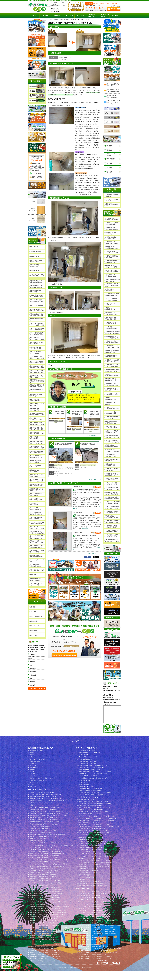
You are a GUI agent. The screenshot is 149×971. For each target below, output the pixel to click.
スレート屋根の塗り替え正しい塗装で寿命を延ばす (37, 447)
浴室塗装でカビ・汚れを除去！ (35, 503)
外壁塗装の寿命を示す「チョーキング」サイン (36, 347)
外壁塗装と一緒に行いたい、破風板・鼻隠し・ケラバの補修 (92, 830)
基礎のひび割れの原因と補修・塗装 (110, 464)
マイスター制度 (34, 765)
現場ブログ (32, 754)
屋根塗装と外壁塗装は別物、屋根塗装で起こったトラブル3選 (45, 880)
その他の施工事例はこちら (93, 435)
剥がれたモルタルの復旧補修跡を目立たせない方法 (37, 366)
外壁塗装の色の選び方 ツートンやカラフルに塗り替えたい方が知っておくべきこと (50, 800)
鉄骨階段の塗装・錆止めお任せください (36, 489)
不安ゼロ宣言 (33, 769)
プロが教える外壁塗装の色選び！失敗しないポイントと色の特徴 (45, 794)
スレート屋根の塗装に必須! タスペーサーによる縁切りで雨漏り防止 (46, 883)
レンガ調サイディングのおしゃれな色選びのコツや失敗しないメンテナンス (48, 859)
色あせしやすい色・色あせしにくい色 (112, 96)
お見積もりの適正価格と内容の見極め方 (111, 256)
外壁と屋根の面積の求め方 (37, 570)
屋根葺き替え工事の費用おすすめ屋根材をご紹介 (36, 295)
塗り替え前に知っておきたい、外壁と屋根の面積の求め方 (44, 895)
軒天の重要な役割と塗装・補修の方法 (35, 409)
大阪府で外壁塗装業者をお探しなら (38, 780)
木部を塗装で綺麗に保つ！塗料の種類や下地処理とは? (112, 436)
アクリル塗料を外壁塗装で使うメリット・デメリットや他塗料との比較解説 (95, 927)
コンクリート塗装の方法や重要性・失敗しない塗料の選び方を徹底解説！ (95, 862)
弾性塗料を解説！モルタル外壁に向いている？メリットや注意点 (45, 956)
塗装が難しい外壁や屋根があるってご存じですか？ (112, 370)
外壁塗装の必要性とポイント (84, 782)
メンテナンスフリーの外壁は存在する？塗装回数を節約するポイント (47, 843)
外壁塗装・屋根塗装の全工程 (84, 759)
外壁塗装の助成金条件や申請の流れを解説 (111, 228)
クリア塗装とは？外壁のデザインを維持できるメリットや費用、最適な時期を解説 (97, 931)
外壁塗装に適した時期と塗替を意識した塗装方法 (36, 314)
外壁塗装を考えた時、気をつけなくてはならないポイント (44, 870)
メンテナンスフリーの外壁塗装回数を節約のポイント (112, 294)
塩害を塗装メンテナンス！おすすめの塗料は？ (37, 551)
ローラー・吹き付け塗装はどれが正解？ (110, 412)
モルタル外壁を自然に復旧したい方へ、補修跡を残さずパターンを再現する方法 (49, 864)
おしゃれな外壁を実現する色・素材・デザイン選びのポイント (45, 939)
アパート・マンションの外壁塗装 (85, 877)
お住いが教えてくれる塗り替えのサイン (36, 260)
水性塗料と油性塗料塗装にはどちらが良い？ (111, 389)
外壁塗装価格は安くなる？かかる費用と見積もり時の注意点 (92, 773)
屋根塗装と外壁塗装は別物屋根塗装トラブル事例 (37, 385)
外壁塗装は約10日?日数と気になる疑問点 (111, 266)
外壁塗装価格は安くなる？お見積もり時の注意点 (37, 286)
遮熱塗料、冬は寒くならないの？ (85, 935)
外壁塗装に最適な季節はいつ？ (36, 319)
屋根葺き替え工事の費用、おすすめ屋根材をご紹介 (89, 788)
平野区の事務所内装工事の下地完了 (87, 535)
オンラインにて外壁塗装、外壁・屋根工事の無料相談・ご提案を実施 (94, 803)
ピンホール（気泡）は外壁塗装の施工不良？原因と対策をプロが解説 (47, 866)
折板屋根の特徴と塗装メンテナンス (34, 470)
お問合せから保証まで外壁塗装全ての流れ (87, 757)
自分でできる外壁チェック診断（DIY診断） (40, 832)
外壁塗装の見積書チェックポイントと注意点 (112, 252)
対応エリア (32, 773)
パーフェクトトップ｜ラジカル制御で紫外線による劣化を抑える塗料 (94, 891)
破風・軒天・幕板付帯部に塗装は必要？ (36, 399)
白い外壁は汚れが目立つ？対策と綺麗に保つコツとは (112, 497)
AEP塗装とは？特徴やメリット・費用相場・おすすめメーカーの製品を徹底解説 (96, 933)
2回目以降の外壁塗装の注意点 (110, 308)
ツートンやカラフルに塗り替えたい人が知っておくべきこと (113, 102)
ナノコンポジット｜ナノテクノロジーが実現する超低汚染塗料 (92, 910)
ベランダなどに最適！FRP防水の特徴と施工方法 (37, 532)
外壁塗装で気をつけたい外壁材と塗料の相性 (36, 579)
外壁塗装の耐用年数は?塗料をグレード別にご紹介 (37, 310)
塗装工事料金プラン (91, 15)
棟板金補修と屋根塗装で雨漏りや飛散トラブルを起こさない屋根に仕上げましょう (50, 906)
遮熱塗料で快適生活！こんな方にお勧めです (88, 908)
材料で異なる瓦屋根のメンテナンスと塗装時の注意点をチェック (93, 824)
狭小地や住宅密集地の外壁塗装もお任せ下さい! (36, 456)
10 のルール (33, 763)
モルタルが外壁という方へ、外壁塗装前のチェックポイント (92, 954)
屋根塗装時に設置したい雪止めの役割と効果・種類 (37, 433)
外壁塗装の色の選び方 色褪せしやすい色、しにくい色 (43, 796)
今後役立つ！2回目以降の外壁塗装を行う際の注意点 (90, 795)
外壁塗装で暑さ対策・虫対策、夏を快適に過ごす (89, 881)
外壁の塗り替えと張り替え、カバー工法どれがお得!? (111, 285)
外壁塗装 (37, 86)
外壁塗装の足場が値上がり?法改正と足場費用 (112, 351)
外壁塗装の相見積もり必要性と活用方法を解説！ (112, 242)
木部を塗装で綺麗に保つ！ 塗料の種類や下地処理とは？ (43, 923)
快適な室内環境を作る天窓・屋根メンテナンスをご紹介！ (91, 837)
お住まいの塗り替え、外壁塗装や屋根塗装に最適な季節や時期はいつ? (47, 853)
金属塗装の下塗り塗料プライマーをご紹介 (111, 322)
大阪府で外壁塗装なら (36, 616)
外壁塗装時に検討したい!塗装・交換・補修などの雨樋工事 (91, 841)
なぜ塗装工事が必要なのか (37, 251)
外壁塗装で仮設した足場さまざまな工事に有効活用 (112, 346)
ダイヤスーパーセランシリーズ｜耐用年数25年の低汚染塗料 (92, 902)
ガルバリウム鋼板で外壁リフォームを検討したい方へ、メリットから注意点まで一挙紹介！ (52, 845)
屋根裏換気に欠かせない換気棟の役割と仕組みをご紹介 (43, 918)
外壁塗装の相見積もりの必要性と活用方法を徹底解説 (43, 874)
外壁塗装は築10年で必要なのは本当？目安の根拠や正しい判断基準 (46, 811)
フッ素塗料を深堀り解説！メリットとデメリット (112, 512)
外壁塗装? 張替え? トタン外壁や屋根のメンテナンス (90, 814)
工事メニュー (68, 15)
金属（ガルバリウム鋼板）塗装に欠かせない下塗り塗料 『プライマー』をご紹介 (97, 952)
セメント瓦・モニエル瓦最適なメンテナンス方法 (36, 480)
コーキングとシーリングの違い (37, 560)
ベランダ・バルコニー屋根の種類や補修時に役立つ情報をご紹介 (45, 908)
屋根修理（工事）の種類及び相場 (35, 291)
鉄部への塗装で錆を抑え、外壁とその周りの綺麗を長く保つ (92, 849)
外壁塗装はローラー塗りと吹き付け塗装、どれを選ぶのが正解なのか (47, 889)
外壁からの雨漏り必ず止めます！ (85, 780)
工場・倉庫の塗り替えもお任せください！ (112, 195)
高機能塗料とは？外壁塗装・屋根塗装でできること (37, 381)
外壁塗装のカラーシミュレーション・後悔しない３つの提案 (44, 805)
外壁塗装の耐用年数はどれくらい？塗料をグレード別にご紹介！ (45, 849)
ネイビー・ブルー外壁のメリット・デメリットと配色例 (43, 942)
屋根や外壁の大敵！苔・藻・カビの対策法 (111, 427)
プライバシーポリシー (36, 625)
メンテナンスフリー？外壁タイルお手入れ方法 (111, 393)
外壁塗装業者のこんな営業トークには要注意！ (112, 360)
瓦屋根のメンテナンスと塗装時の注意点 (36, 475)
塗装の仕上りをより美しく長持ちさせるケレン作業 (37, 376)
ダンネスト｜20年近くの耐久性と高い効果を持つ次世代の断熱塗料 (93, 916)
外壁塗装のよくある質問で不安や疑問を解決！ (112, 223)
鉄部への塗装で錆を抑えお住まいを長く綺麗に (36, 485)
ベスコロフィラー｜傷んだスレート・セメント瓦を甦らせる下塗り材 (94, 899)
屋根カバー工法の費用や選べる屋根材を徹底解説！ (89, 790)
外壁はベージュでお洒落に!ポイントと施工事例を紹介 (112, 502)
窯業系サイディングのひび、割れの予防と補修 (111, 375)
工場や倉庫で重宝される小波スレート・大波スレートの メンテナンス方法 (48, 904)
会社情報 (32, 771)
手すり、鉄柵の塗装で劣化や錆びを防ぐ (36, 494)
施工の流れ (80, 15)
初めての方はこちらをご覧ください (86, 750)
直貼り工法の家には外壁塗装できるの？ (110, 379)
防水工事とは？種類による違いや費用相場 (37, 527)
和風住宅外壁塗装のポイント (110, 398)
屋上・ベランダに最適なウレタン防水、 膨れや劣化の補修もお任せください (48, 914)
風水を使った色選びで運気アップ (113, 84)
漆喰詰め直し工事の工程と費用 (110, 403)
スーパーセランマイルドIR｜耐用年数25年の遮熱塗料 (90, 897)
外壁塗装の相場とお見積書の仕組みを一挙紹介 (88, 769)
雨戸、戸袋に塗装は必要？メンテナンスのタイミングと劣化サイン (93, 864)
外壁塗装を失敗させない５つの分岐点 (111, 233)
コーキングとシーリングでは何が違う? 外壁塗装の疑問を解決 (45, 891)
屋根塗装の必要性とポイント (84, 784)
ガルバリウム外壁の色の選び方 (110, 304)
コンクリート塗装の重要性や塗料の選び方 (36, 513)
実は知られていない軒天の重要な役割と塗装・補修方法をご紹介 (93, 832)
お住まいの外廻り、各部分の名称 (38, 838)
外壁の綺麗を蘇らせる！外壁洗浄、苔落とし (111, 422)
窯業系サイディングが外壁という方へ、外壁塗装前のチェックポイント (94, 956)
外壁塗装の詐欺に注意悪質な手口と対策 (111, 261)
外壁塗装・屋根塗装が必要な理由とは (39, 828)
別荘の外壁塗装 (81, 879)
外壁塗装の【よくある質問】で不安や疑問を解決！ (42, 792)
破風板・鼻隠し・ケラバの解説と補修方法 (37, 404)
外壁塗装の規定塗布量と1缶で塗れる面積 (111, 417)
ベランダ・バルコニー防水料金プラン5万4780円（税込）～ (92, 767)
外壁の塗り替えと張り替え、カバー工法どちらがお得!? (43, 836)
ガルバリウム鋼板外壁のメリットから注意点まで (111, 299)
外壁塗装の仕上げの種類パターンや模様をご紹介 (111, 521)
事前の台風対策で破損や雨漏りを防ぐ (110, 455)
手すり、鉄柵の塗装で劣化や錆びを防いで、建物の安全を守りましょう (94, 854)
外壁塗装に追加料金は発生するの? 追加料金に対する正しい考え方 (93, 807)
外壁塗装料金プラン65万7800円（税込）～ (88, 761)
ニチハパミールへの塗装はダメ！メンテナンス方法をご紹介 (44, 925)
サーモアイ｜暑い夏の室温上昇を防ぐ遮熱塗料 (88, 895)
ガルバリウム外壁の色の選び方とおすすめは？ (41, 847)
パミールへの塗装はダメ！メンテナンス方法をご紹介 (112, 441)
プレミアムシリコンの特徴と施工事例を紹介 (111, 526)
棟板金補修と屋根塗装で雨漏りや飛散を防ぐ (36, 518)
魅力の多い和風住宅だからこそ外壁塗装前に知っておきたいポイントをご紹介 (96, 820)
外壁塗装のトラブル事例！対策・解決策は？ (112, 469)
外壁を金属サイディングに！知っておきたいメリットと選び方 (92, 811)
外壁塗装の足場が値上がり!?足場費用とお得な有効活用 (90, 883)
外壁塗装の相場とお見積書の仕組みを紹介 (111, 247)
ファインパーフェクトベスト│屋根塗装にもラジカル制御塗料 (92, 893)
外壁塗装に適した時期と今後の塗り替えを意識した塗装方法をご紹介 (47, 851)
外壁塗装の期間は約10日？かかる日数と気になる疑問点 (43, 809)
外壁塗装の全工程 (34, 270)
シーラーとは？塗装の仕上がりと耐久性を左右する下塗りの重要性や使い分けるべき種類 (99, 948)
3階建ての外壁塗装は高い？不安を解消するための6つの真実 (44, 821)
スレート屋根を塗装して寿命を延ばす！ (87, 872)
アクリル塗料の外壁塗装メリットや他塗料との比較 (37, 324)
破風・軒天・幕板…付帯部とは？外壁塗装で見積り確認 (91, 828)
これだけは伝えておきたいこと (37, 759)
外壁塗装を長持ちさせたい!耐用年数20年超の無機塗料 (112, 332)
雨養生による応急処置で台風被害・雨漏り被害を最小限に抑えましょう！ (48, 931)
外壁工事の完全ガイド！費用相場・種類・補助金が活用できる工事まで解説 (48, 815)
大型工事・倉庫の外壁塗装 (83, 875)
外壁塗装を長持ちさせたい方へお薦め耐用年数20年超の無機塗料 (93, 946)
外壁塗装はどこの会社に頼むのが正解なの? (40, 885)
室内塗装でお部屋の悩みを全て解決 (86, 799)
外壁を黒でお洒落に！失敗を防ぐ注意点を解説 (111, 493)
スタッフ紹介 (33, 611)
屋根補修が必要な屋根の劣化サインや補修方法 (36, 442)
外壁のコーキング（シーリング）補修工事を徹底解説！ (91, 809)
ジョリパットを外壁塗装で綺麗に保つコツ (112, 408)
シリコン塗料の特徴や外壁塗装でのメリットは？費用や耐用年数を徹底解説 (95, 925)
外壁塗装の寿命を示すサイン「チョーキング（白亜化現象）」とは (46, 855)
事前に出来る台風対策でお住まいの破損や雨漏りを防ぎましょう (45, 929)
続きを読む (85, 528)
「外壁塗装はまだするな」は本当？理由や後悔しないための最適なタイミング (49, 813)
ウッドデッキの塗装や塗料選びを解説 (36, 499)
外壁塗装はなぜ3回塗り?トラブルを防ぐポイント (36, 395)
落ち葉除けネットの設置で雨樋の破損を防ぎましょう (90, 845)
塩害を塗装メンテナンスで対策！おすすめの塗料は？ (43, 920)
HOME (50, 19)
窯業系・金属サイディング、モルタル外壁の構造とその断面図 (45, 897)
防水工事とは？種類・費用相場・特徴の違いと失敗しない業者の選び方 (47, 910)
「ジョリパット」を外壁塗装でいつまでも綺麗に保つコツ (44, 899)
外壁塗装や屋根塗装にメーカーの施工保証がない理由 (112, 337)
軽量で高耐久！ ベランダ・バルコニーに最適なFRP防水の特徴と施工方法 (48, 912)
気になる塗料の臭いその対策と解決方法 (110, 275)
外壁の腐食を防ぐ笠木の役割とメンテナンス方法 (37, 423)
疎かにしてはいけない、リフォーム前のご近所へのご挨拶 (44, 817)
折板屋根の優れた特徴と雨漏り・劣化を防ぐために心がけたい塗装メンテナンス (97, 816)
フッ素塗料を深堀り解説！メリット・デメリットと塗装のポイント (46, 954)
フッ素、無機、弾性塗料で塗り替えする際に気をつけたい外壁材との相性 (48, 902)
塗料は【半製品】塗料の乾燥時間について (36, 555)
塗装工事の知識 (34, 246)
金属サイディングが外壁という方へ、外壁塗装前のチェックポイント (94, 958)
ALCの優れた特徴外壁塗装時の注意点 (35, 565)
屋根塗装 (37, 91)
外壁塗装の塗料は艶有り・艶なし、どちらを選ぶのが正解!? (92, 942)
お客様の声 (57, 15)
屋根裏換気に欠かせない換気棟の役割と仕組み (36, 546)
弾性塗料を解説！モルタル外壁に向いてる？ (112, 516)
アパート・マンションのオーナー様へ (111, 200)
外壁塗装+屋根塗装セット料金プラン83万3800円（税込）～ (92, 765)
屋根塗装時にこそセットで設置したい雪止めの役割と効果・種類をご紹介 (95, 843)
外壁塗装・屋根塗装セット (37, 96)
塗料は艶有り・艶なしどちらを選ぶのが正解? (111, 384)
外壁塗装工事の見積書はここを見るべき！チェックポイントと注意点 (94, 771)
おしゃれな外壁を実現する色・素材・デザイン (112, 479)
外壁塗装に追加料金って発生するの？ (110, 237)
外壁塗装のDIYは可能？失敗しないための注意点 (111, 365)
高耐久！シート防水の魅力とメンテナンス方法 (36, 541)
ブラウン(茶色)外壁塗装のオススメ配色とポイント (112, 507)
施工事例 (45, 15)
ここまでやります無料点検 (103, 15)
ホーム (34, 15)
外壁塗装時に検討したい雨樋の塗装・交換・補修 (36, 428)
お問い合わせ (33, 630)
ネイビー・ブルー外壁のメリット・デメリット (111, 483)
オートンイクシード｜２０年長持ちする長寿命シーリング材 (92, 923)
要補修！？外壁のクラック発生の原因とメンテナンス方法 (44, 857)
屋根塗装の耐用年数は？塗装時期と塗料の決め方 (111, 474)
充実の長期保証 (34, 767)
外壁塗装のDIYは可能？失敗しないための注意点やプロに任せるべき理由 (47, 834)
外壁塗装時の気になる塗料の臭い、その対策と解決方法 (43, 819)
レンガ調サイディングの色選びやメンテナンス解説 (37, 357)
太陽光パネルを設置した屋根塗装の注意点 (111, 431)
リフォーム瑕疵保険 (35, 761)
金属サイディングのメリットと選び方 (35, 461)
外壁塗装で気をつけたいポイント (36, 390)
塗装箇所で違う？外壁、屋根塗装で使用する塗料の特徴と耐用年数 (93, 937)
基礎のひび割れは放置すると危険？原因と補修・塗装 (43, 933)
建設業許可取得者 (34, 621)
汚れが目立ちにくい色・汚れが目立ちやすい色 (113, 90)
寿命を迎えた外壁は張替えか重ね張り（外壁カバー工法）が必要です (94, 792)
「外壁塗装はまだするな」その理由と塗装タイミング (37, 275)
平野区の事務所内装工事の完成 (86, 516)
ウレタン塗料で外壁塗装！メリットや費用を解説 (37, 329)
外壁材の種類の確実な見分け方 (109, 289)
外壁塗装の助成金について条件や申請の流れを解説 (89, 805)
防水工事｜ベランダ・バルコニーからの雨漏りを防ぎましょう (92, 801)
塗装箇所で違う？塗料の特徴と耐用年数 (111, 313)
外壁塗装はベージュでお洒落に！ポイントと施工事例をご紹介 (45, 950)
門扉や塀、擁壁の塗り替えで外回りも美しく (88, 797)
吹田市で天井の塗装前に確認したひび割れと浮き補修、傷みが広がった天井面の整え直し (86, 492)
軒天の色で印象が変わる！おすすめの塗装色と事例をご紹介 (92, 835)
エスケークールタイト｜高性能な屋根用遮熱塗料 (89, 906)
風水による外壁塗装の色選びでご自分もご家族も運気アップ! (45, 807)
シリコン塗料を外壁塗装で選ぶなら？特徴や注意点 (37, 333)
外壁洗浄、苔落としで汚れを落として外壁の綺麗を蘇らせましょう (93, 866)
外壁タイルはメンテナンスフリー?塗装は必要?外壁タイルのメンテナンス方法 (96, 818)
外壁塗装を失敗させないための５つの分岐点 (41, 803)
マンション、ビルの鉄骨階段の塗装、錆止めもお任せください (92, 851)
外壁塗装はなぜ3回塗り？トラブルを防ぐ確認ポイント (43, 872)
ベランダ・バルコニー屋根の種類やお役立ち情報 (37, 522)
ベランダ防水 (37, 100)
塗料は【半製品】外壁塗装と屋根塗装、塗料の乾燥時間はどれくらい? (47, 887)
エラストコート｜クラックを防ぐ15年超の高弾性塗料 (90, 912)
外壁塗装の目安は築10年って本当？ (35, 265)
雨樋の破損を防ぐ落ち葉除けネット (34, 437)
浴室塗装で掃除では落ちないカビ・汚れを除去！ (89, 858)
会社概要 (115, 15)
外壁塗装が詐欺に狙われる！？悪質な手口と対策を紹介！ (44, 876)
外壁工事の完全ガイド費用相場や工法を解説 (36, 281)
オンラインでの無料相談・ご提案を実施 (111, 218)
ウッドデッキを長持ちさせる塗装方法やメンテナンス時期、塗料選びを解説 (95, 856)
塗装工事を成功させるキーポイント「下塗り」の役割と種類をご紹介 (94, 950)
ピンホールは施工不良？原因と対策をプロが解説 (36, 371)
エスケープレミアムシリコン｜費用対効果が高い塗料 (90, 904)
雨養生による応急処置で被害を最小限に (111, 460)
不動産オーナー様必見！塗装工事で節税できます (111, 341)
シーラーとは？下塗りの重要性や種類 (111, 327)
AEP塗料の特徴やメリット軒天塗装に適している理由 (112, 540)
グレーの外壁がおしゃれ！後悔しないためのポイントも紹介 (44, 944)
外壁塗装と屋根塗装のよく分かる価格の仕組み (88, 752)
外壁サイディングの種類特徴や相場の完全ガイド (36, 362)
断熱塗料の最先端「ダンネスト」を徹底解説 (112, 450)
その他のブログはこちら (93, 553)
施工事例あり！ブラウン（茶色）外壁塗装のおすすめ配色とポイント (47, 952)
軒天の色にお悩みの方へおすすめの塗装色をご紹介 (37, 414)
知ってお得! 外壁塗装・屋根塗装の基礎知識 (40, 826)
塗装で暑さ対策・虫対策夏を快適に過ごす (36, 343)
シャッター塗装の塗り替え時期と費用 (35, 508)
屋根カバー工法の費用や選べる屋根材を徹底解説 (36, 300)
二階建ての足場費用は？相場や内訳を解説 (111, 356)
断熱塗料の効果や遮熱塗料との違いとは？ (111, 445)
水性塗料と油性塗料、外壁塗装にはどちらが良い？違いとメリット (93, 944)
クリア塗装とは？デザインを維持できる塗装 (37, 338)
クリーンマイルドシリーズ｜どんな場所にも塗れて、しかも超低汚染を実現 (95, 920)
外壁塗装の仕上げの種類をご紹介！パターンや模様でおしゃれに (45, 961)
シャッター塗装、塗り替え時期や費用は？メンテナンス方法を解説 (93, 860)
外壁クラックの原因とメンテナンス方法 (36, 352)
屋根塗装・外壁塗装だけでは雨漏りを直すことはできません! (45, 824)
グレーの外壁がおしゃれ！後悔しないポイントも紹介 (112, 488)
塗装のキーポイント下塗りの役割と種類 (110, 318)
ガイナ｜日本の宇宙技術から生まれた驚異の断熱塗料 (90, 918)
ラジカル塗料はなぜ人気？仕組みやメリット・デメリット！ (44, 958)
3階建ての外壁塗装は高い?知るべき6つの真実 (112, 280)
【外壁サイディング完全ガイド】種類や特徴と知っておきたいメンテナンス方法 (49, 861)
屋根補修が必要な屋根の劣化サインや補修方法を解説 (90, 847)
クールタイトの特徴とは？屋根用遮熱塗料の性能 (112, 531)
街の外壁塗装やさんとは (36, 750)
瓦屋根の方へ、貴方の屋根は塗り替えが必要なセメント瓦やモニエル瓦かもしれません (98, 826)
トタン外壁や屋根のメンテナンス (35, 466)
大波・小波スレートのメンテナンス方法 (36, 584)
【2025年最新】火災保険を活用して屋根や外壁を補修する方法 (92, 778)
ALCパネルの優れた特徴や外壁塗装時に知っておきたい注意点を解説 (47, 893)
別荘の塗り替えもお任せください (112, 204)
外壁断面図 (33, 574)
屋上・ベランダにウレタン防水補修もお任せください (37, 537)
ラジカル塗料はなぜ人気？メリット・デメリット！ (112, 535)
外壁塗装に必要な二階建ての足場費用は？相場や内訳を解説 (92, 885)
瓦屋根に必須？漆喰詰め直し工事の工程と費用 (88, 822)
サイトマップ (33, 635)
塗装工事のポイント (35, 256)
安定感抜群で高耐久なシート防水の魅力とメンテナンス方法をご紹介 (47, 916)
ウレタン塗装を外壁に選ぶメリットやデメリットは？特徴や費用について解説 (96, 929)
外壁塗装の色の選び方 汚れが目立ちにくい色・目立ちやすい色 (45, 798)
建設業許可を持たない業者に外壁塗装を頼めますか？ (43, 778)
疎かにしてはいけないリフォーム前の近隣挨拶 (111, 270)
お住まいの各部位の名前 (36, 305)
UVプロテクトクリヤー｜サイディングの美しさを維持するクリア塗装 (94, 914)
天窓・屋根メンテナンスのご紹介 (36, 418)
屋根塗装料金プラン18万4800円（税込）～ (88, 763)
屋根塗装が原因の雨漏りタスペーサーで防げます (36, 451)
